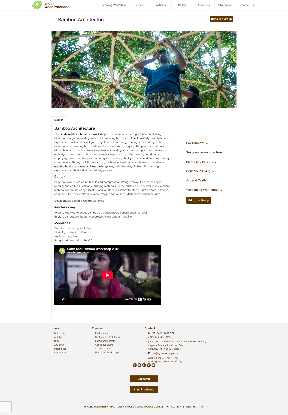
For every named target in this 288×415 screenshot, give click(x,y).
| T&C (201, 406)
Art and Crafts (198, 180)
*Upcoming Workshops (204, 189)
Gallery (182, 5)
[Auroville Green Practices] (50, 5)
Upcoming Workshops (113, 5)
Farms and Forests (201, 161)
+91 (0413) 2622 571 (162, 333)
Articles (161, 5)
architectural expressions (71, 166)
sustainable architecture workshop (83, 134)
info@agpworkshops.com (165, 353)
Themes (138, 5)
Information (225, 5)
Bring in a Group (221, 19)
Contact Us (247, 5)
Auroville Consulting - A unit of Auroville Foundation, (177, 345)
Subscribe (144, 378)
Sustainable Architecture (206, 152)
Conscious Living (200, 171)
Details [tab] (58, 120)
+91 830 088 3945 (160, 336)
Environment (197, 143)
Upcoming (59, 333)
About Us (204, 5)
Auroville (98, 166)
